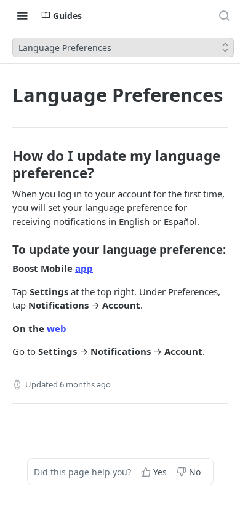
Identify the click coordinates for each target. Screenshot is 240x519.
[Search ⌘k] (224, 15)
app (84, 268)
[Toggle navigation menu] (22, 15)
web (56, 328)
